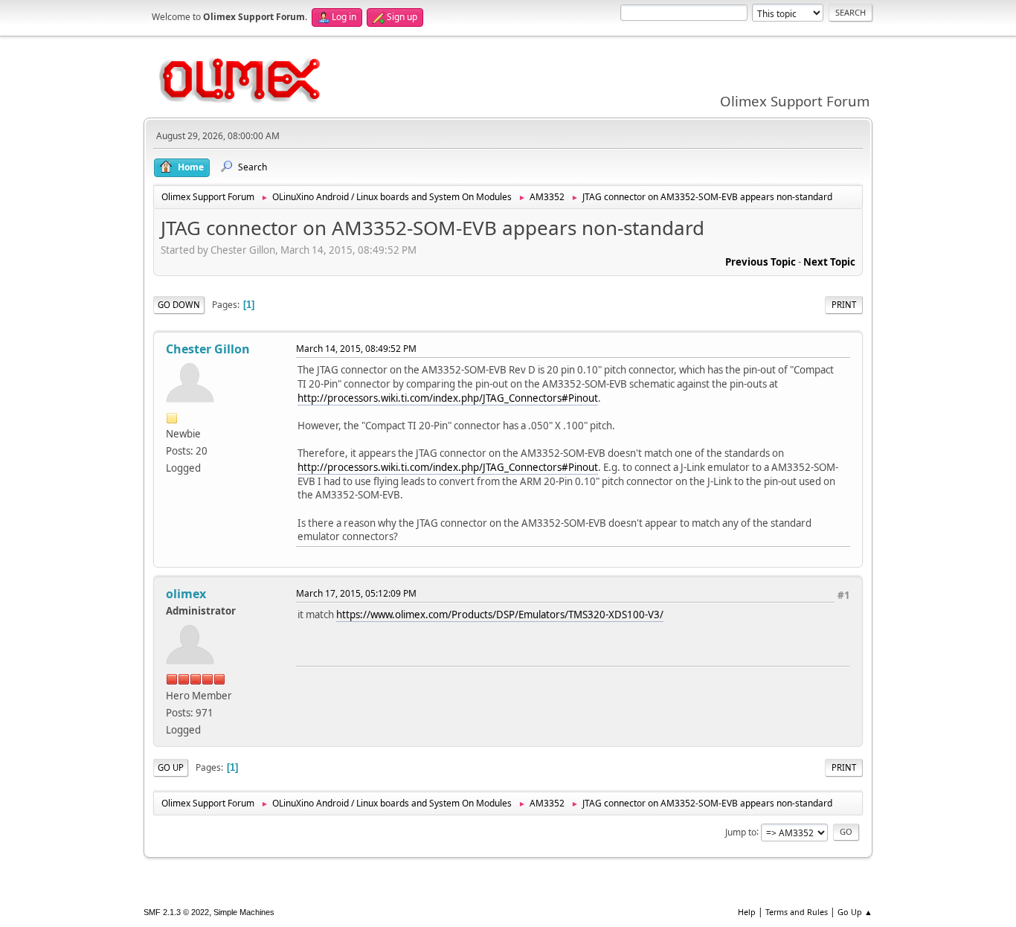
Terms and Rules (796, 911)
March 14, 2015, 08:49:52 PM (356, 348)
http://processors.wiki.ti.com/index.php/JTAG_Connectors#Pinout (448, 398)
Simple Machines (243, 912)
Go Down (179, 304)
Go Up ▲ (854, 911)
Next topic (829, 262)
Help (747, 911)
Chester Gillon (208, 349)
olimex (186, 594)
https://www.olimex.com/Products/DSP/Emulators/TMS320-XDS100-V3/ (499, 614)
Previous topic (760, 262)
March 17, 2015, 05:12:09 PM (356, 593)
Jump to (740, 831)
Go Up (171, 767)
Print (844, 304)
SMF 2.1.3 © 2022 (176, 912)
